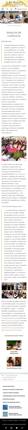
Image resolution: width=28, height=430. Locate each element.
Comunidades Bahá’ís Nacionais (14, 395)
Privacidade (22, 420)
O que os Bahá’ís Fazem (11, 392)
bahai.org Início (8, 386)
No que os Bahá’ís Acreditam (13, 389)
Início (2, 375)
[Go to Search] (7, 9)
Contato (4, 420)
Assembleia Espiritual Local (10, 318)
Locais (16, 174)
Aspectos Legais (13, 420)
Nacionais (22, 174)
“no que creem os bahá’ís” (13, 320)
